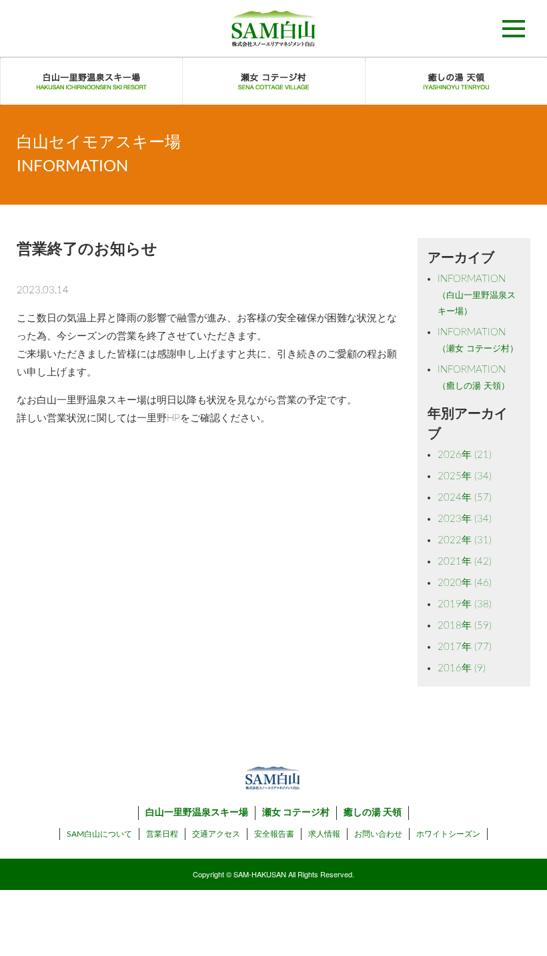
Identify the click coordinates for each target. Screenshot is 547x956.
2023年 (465, 519)
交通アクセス (216, 834)
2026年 (465, 455)
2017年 (465, 647)
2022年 (465, 540)
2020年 (465, 583)
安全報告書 (274, 834)
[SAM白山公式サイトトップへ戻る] (273, 28)
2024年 (465, 498)
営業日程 (162, 834)
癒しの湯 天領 (373, 812)
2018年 (465, 626)
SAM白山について (99, 834)
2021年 (465, 562)
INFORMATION (477, 295)
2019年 (465, 604)
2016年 (462, 668)
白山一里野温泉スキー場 (196, 812)
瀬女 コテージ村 (296, 812)
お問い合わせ (378, 834)
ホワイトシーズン (448, 834)
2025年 (465, 476)
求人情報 (324, 834)
